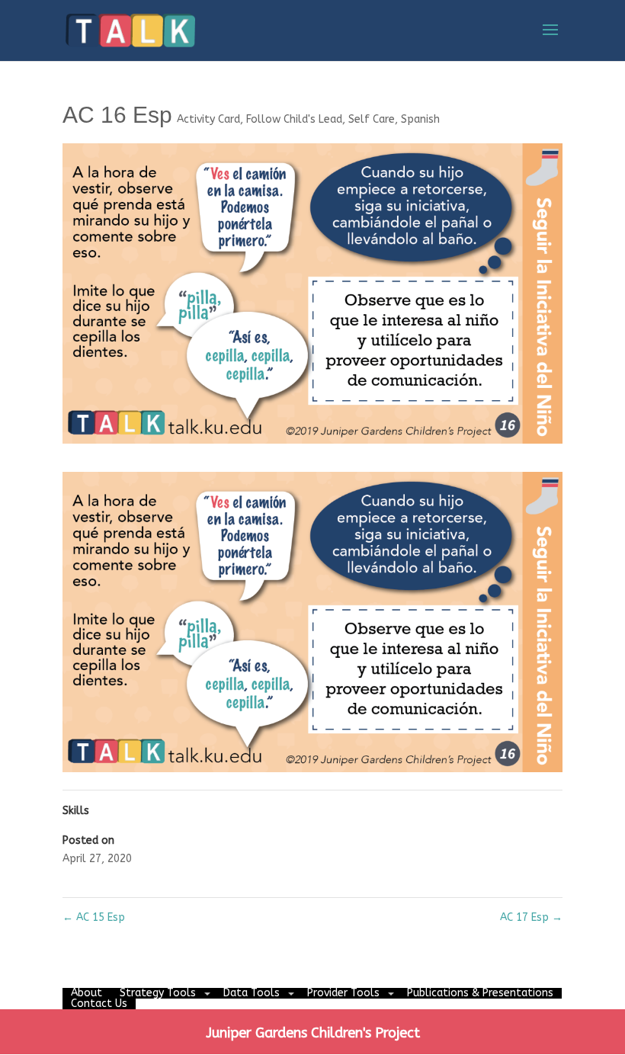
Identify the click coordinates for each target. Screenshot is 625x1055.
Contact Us (99, 1003)
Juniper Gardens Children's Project (313, 1033)
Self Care (371, 119)
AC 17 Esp (531, 917)
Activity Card (208, 119)
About (86, 992)
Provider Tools (343, 992)
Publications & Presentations (480, 992)
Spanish (420, 119)
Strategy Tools (158, 992)
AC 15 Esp (93, 917)
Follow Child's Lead (294, 119)
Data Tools (251, 992)
